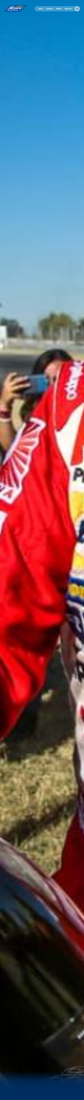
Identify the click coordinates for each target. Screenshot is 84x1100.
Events (40, 9)
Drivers (59, 9)
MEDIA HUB (68, 9)
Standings (49, 9)
